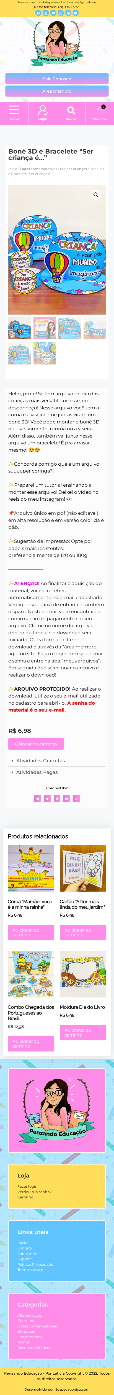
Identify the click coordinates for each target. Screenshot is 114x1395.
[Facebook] (38, 13)
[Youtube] (53, 13)
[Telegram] (76, 13)
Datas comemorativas (38, 169)
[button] (14, 110)
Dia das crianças (73, 169)
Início (12, 169)
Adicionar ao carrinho (25, 932)
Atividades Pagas (37, 772)
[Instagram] (46, 13)
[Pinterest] (68, 13)
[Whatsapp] (61, 13)
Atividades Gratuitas (40, 760)
